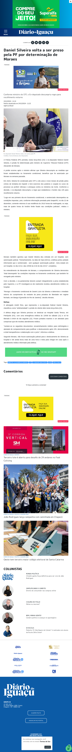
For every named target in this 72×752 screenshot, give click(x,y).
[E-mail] (43, 42)
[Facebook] (32, 42)
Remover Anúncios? (63, 89)
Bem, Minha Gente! (33, 615)
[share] (47, 42)
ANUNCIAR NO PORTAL (36, 720)
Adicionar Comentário (58, 377)
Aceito (47, 747)
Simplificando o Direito (36, 588)
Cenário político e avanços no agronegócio (41, 618)
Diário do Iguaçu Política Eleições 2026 (16, 514)
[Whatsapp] (40, 42)
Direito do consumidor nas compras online (41, 591)
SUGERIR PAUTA (36, 713)
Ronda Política (32, 574)
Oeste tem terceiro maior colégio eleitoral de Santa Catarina (34, 559)
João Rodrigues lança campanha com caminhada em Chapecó (33, 516)
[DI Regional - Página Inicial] (18, 647)
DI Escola (30, 628)
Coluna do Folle (33, 602)
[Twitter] (36, 42)
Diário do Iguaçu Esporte (11, 454)
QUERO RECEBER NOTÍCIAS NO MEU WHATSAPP (36, 352)
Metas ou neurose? (33, 604)
